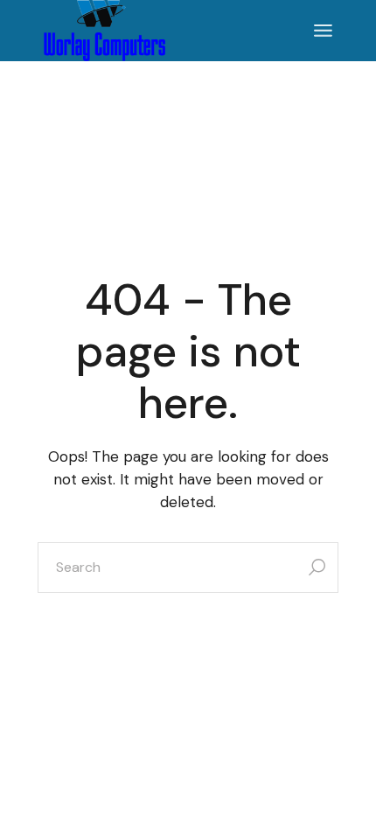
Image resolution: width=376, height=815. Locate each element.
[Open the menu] (323, 30)
